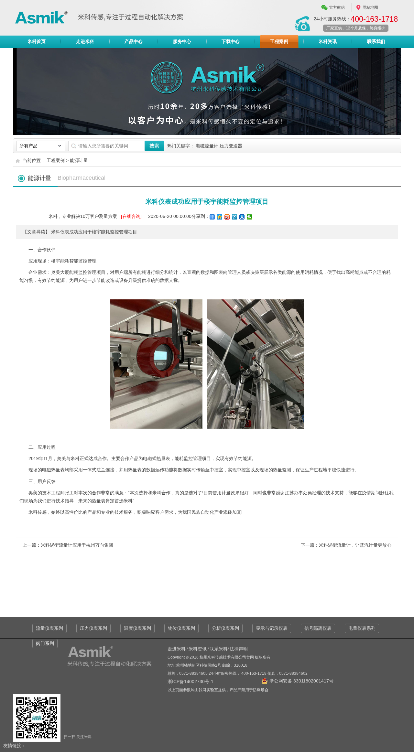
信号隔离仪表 (318, 628)
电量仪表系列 (362, 628)
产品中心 (134, 41)
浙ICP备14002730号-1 (190, 681)
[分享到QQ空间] (220, 217)
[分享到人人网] (242, 217)
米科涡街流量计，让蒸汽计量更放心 (355, 545)
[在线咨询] (131, 216)
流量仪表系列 (49, 628)
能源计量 (79, 160)
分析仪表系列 (225, 628)
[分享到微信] (249, 217)
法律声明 (239, 648)
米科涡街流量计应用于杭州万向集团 (77, 545)
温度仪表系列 (137, 628)
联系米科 (219, 648)
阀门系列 (45, 643)
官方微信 (337, 7)
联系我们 (376, 41)
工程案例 (279, 41)
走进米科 (85, 41)
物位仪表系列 (181, 628)
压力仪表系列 (93, 628)
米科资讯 (328, 41)
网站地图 (370, 7)
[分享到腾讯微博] (234, 217)
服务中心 (182, 41)
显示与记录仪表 (272, 628)
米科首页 (36, 41)
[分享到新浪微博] (227, 217)
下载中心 (231, 41)
